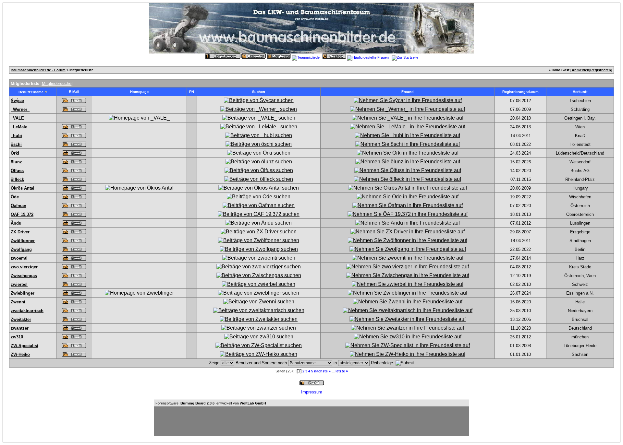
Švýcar (17, 100)
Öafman (18, 205)
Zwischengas (24, 275)
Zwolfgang (21, 249)
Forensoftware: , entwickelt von (210, 403)
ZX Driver (20, 231)
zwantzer (20, 328)
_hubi (16, 135)
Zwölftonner (23, 240)
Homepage (139, 92)
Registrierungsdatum (520, 92)
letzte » (342, 371)
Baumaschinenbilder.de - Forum (38, 70)
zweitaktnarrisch (27, 310)
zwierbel (19, 284)
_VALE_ (18, 118)
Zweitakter (21, 319)
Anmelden (580, 70)
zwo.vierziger (24, 266)
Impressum (311, 392)
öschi (16, 144)
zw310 (17, 336)
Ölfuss (17, 170)
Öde (15, 196)
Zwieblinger (22, 293)
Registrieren (600, 70)
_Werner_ (20, 109)
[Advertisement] (311, 421)
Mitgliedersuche (56, 83)
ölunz (16, 161)
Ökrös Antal (22, 188)
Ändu (16, 223)
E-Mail (74, 92)
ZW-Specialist (24, 345)
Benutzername (30, 92)
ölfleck (17, 179)
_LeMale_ (20, 126)
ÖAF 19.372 (22, 214)
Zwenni (18, 301)
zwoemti (19, 258)
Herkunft (580, 92)
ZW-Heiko (20, 354)
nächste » (322, 371)
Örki (15, 153)
